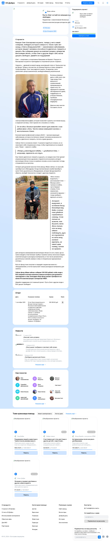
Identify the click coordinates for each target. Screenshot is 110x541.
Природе (35, 522)
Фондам (34, 529)
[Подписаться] (99, 537)
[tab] (45, 413)
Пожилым (35, 515)
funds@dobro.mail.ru (92, 508)
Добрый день (63, 515)
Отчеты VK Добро (7, 512)
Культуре (35, 526)
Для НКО (4, 522)
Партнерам (5, 526)
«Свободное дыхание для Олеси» (35, 357)
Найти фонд (63, 509)
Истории (62, 519)
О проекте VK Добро (8, 509)
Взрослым (35, 512)
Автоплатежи (63, 522)
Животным (35, 519)
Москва (47, 28)
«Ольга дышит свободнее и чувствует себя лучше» (41, 347)
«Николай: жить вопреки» (31, 337)
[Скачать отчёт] (62, 302)
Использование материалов (11, 515)
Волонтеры (62, 512)
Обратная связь (7, 519)
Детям (34, 509)
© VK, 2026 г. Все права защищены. (13, 536)
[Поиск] (99, 2)
